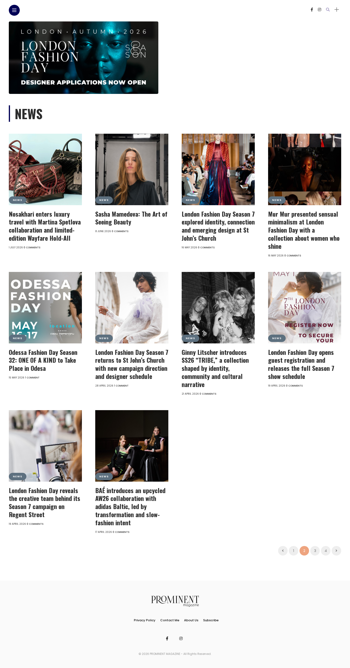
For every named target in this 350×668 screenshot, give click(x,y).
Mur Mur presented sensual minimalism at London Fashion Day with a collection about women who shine (304, 230)
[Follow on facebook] (312, 9)
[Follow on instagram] (319, 9)
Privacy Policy (144, 620)
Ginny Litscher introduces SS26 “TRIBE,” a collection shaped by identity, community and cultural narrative (215, 368)
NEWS (17, 200)
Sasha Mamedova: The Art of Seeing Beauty (131, 218)
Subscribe (211, 620)
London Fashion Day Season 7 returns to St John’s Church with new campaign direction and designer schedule (131, 364)
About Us (191, 620)
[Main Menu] (14, 10)
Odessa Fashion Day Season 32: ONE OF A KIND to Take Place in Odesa (43, 360)
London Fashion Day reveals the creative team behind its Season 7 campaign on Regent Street (44, 502)
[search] (328, 10)
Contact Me (169, 620)
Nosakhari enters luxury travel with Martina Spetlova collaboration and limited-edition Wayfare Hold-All (45, 226)
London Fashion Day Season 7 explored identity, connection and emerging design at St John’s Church (218, 226)
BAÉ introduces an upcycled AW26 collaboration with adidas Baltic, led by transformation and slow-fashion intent (130, 506)
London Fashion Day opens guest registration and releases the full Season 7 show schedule (301, 364)
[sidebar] (337, 9)
